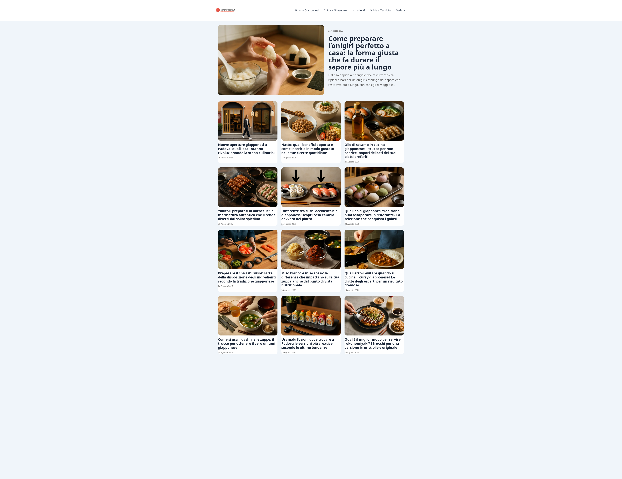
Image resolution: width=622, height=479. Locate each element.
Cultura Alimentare (335, 10)
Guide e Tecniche (380, 10)
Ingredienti (358, 10)
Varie (399, 10)
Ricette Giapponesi (307, 10)
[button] (404, 10)
